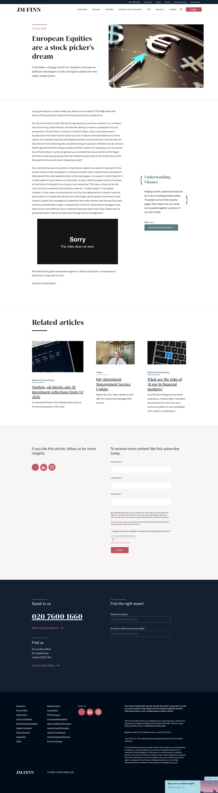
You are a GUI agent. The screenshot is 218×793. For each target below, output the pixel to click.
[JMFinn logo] (29, 9)
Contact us (148, 2)
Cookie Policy (21, 715)
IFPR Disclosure (53, 715)
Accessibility (52, 710)
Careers (167, 2)
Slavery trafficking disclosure (59, 724)
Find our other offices (43, 665)
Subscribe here (174, 787)
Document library (180, 2)
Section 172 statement (56, 733)
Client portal (195, 2)
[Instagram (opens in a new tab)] (52, 467)
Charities (109, 9)
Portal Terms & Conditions (27, 724)
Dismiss (209, 778)
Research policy (53, 706)
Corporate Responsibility (57, 719)
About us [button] (160, 9)
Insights (172, 9)
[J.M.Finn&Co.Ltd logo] (25, 772)
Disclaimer (20, 706)
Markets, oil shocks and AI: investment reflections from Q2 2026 (57, 392)
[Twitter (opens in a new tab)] (35, 467)
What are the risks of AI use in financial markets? (164, 384)
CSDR (18, 741)
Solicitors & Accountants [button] (130, 9)
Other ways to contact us (45, 627)
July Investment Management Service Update (113, 384)
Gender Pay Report (24, 728)
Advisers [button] (96, 9)
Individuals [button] (82, 9)
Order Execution (23, 733)
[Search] (181, 9)
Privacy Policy (123, 522)
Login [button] (194, 9)
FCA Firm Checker (54, 741)
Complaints (21, 737)
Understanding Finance (160, 227)
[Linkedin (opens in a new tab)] (44, 467)
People (158, 2)
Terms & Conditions (24, 719)
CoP (149, 9)
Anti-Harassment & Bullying (58, 737)
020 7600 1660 (134, 2)
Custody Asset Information (58, 728)
